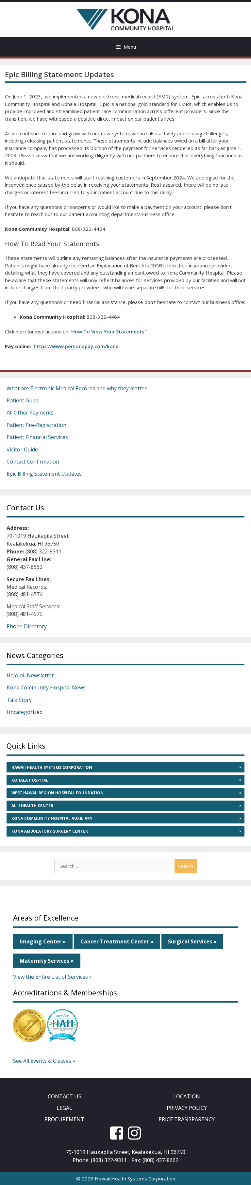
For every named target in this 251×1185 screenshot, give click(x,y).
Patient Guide (23, 400)
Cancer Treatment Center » (117, 941)
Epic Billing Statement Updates (44, 473)
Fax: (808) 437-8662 (154, 1160)
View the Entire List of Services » (52, 976)
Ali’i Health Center (32, 805)
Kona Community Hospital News (46, 687)
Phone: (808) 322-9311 (100, 1160)
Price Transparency (187, 1119)
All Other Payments (30, 412)
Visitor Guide (22, 449)
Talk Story (19, 699)
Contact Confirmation (33, 461)
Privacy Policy (187, 1107)
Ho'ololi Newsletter (30, 675)
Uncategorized (24, 712)
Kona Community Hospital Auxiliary (51, 818)
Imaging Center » (43, 941)
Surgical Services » (192, 941)
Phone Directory (27, 626)
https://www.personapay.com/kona (75, 346)
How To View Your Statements (107, 331)
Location (186, 1096)
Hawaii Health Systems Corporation (51, 767)
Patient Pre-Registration (36, 425)
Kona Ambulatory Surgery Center (49, 831)
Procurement (64, 1119)
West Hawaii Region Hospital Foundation (57, 792)
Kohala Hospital (29, 780)
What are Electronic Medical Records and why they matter (77, 388)
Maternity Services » (47, 960)
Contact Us (64, 1096)
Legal (64, 1107)
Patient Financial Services (37, 437)
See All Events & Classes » (44, 1060)
